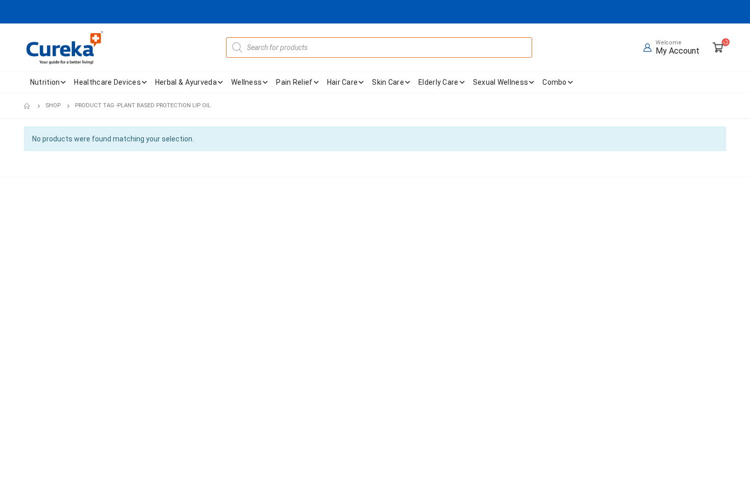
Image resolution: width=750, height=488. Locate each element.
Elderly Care (438, 82)
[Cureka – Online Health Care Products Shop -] (65, 47)
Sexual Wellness (501, 82)
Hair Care (342, 82)
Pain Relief (294, 82)
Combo (554, 82)
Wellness (246, 82)
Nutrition (45, 82)
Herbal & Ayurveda (186, 82)
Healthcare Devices (107, 82)
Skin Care (388, 82)
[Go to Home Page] (27, 105)
